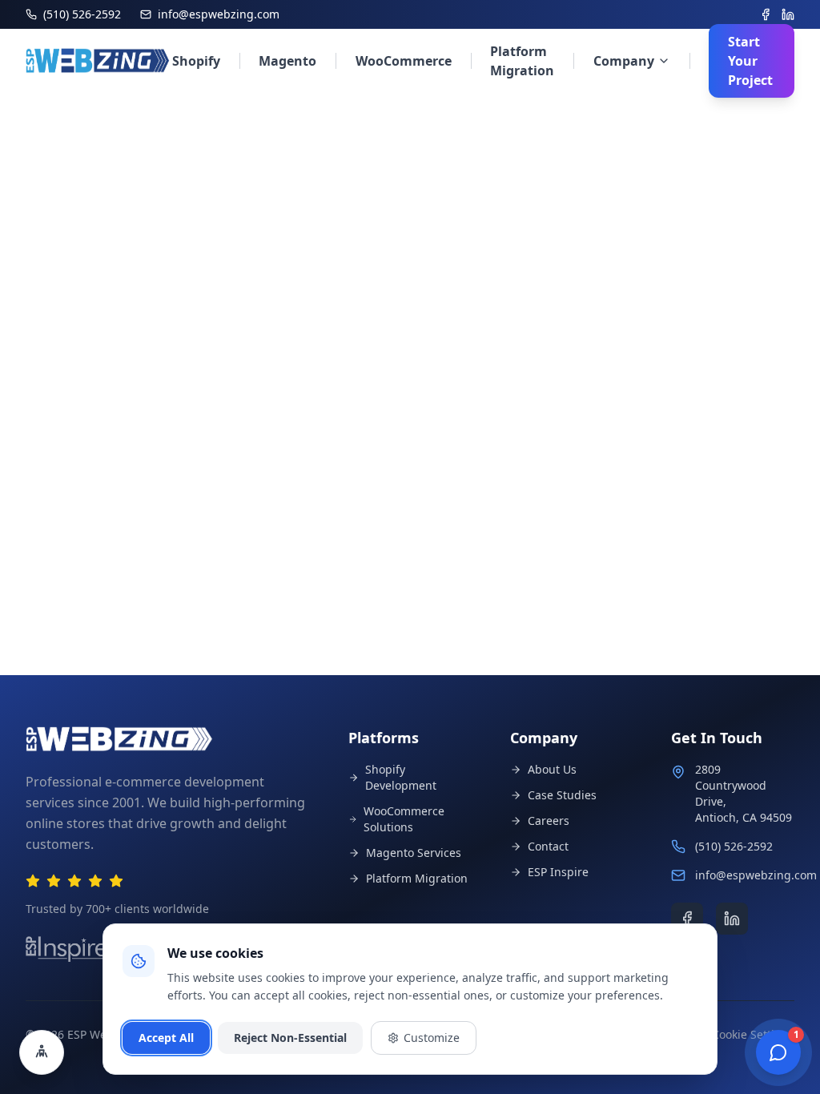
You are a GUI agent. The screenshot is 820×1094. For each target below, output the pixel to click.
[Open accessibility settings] (41, 1052)
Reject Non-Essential (290, 1037)
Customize (432, 1037)
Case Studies (562, 794)
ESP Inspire (558, 871)
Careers (548, 820)
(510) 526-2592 (734, 846)
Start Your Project (750, 61)
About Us (552, 769)
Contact (548, 846)
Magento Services (413, 852)
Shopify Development (400, 777)
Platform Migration (522, 60)
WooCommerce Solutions (404, 819)
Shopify (196, 61)
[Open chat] (778, 1052)
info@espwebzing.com (756, 875)
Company (623, 61)
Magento (287, 61)
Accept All (166, 1037)
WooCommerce (404, 61)
